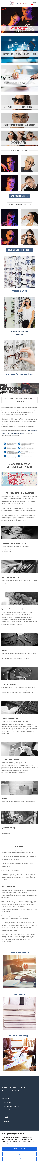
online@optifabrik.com (14, 1091)
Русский (33, 2)
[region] (19, 1147)
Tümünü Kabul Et (19, 1148)
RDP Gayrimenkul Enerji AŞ (16, 433)
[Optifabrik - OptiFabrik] (19, 3)
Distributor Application (11, 1106)
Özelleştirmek (19, 1154)
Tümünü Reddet (19, 1159)
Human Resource (9, 1110)
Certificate (7, 1102)
